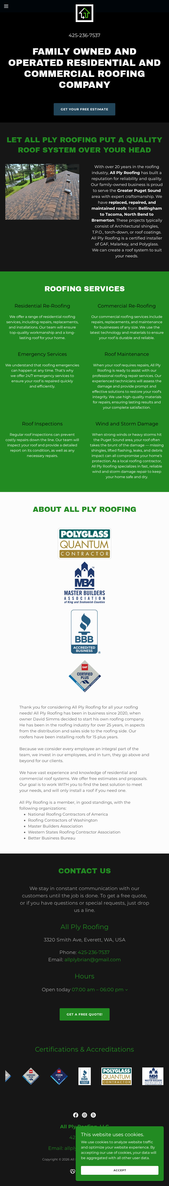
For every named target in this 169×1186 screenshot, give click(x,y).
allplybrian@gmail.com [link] (92, 960)
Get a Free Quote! (85, 1014)
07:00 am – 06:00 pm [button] (97, 990)
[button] (14, 6)
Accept (120, 1170)
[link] (84, 6)
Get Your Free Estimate (84, 109)
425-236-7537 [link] (84, 35)
